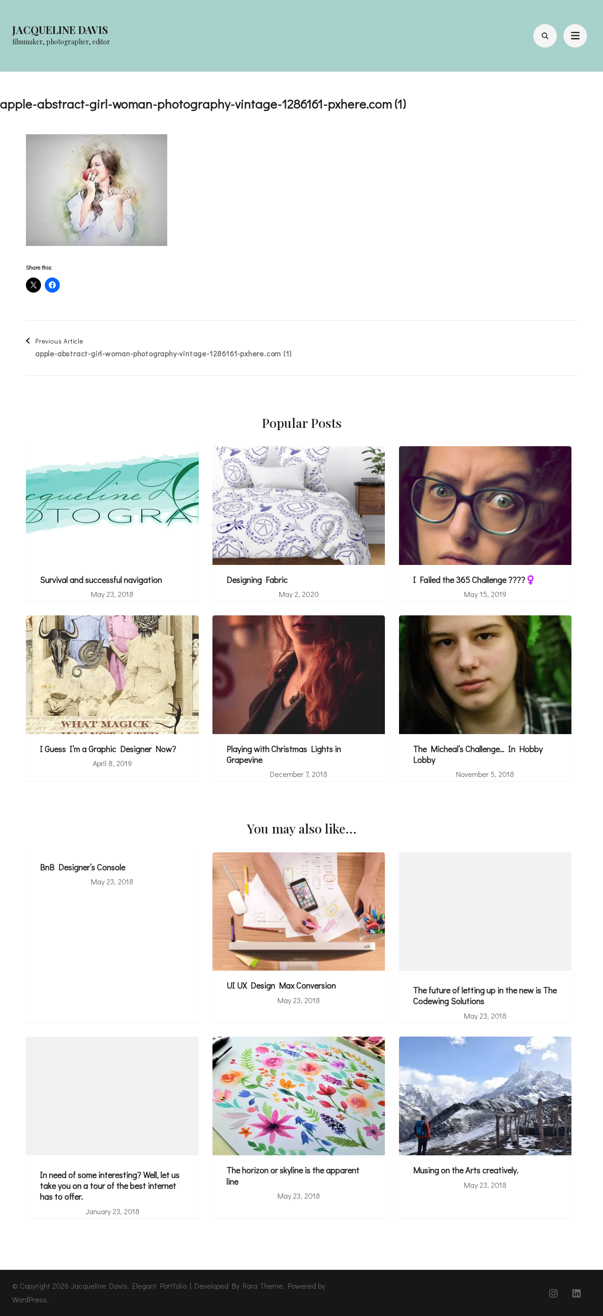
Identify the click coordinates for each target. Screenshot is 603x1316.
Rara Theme (263, 1286)
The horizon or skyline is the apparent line (293, 1175)
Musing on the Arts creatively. (466, 1170)
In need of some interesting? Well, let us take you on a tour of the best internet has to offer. (109, 1185)
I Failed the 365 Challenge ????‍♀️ (474, 579)
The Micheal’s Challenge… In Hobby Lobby (478, 754)
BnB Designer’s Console (82, 867)
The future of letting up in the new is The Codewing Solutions (485, 995)
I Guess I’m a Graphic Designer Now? (108, 749)
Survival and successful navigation (101, 579)
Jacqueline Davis (60, 30)
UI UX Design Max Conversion (281, 985)
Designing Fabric (257, 579)
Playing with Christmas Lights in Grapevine (284, 754)
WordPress (29, 1299)
